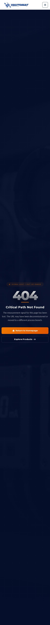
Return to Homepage (27, 330)
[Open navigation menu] (45, 5)
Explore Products (23, 339)
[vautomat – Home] (16, 5)
